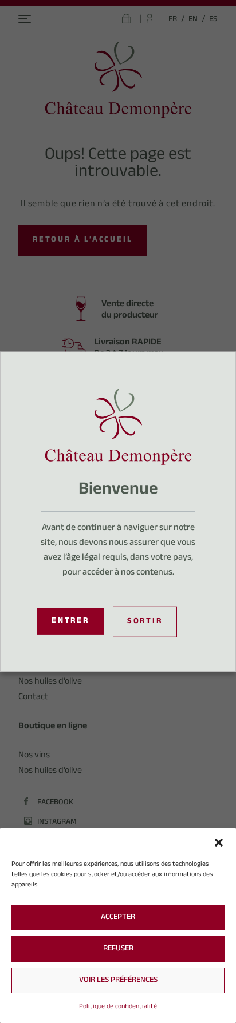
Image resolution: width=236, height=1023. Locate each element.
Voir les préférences (118, 981)
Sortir (145, 621)
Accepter (118, 918)
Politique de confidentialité (118, 1007)
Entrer (70, 621)
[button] (219, 842)
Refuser (118, 949)
